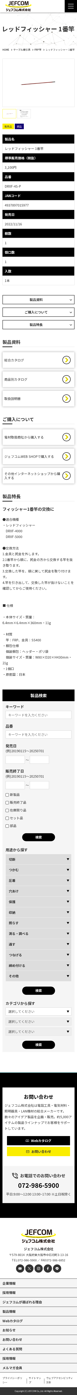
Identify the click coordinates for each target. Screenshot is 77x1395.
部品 (13, 826)
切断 (12, 859)
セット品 (16, 818)
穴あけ (14, 891)
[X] (29, 1268)
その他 (14, 975)
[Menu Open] (71, 6)
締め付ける (17, 965)
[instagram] (38, 1268)
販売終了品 (18, 802)
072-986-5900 (38, 1185)
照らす (14, 922)
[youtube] (20, 1268)
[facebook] (48, 1268)
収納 (12, 912)
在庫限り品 (18, 810)
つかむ (14, 869)
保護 (12, 901)
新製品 (15, 794)
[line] (57, 1268)
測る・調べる (19, 933)
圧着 (12, 880)
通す (12, 944)
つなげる (15, 954)
